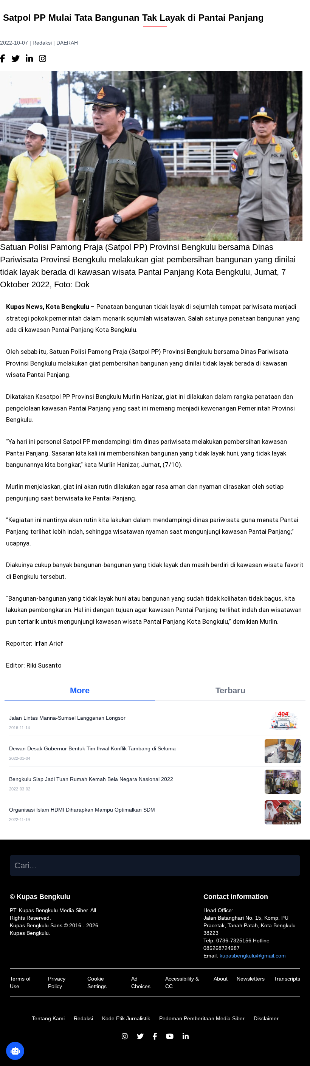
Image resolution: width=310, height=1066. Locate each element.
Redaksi (83, 1018)
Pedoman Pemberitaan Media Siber (202, 1018)
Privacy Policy (56, 982)
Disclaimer (266, 1018)
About (221, 979)
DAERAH (67, 43)
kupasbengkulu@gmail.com (253, 956)
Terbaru (230, 690)
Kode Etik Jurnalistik (126, 1018)
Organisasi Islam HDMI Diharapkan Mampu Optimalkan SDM (82, 810)
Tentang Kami (48, 1018)
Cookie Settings (97, 982)
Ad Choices (140, 982)
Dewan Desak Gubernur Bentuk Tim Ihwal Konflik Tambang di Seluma (92, 748)
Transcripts (287, 979)
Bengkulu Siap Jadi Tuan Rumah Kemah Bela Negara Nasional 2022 (91, 779)
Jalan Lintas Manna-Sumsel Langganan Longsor (67, 718)
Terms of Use (20, 982)
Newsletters (251, 979)
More (80, 690)
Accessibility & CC (182, 982)
